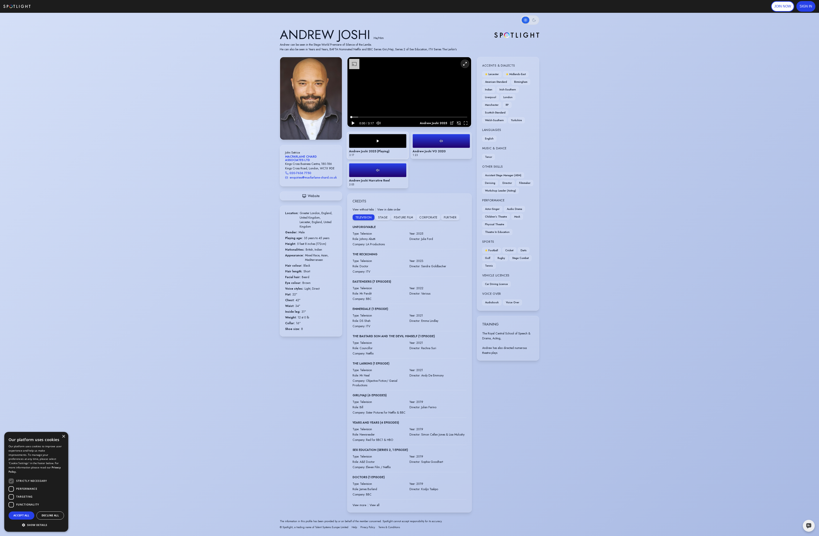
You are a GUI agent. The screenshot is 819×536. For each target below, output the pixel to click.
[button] (805, 6)
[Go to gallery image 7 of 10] (315, 128)
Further (450, 217)
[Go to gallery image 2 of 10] (304, 128)
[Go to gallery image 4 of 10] (308, 128)
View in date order (389, 209)
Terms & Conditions (389, 527)
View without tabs (363, 209)
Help (354, 527)
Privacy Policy (367, 527)
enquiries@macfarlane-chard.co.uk (313, 177)
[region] (409, 92)
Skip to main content (47, 6)
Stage (383, 217)
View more (359, 505)
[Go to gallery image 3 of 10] (306, 128)
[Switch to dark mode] (529, 20)
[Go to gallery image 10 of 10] (321, 128)
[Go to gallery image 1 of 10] (301, 128)
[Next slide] (335, 103)
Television (363, 217)
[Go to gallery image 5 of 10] (311, 128)
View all (374, 505)
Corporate (428, 217)
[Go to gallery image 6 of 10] (313, 128)
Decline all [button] (50, 515)
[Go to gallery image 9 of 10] (319, 128)
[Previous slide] (287, 103)
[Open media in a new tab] (452, 123)
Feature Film (403, 217)
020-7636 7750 (300, 173)
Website (314, 195)
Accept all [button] (21, 515)
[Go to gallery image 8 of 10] (317, 128)
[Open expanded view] (335, 64)
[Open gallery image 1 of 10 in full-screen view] (311, 98)
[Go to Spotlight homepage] (17, 6)
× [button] (63, 436)
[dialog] (36, 482)
